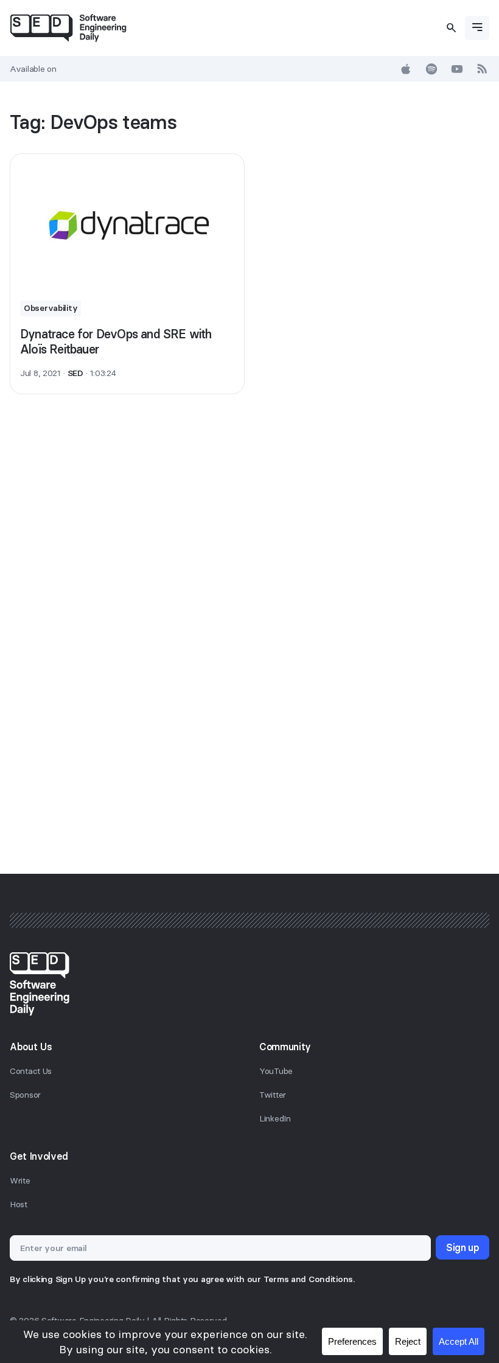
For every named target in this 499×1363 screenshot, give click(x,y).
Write (20, 1180)
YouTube (276, 1070)
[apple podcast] (406, 68)
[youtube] (457, 68)
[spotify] (431, 68)
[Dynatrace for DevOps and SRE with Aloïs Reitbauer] (127, 222)
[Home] (68, 28)
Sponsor (25, 1094)
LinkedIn (275, 1118)
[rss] (482, 68)
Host (18, 1204)
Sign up (462, 1247)
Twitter (272, 1094)
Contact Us (31, 1070)
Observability (50, 307)
